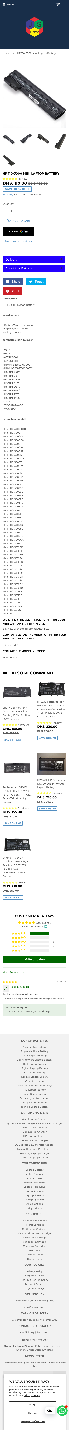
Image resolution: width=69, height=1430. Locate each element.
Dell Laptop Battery (34, 1064)
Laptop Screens (34, 1195)
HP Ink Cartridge (34, 1224)
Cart (63, 4)
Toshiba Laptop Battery (34, 1106)
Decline (32, 1413)
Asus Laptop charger (34, 1127)
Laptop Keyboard (34, 1191)
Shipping (8, 194)
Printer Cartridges (34, 1182)
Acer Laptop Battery (34, 1046)
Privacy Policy (34, 1271)
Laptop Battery (34, 1169)
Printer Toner (34, 1178)
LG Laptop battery (34, 1081)
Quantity (8, 203)
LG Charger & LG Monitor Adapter (34, 1144)
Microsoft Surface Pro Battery (35, 1085)
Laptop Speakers (34, 1199)
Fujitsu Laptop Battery (34, 1068)
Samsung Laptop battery (34, 1098)
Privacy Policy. (32, 1395)
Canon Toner (34, 1258)
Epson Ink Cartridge (34, 1237)
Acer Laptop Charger (34, 1119)
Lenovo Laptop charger (34, 1140)
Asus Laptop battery (35, 1055)
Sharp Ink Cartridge (34, 1241)
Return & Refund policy (34, 1279)
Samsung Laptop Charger (34, 1153)
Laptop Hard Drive (34, 1186)
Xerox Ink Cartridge (34, 1246)
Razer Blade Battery (34, 1094)
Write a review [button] (34, 959)
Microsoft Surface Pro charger (34, 1149)
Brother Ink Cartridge (34, 1229)
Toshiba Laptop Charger (34, 1157)
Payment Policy (34, 1288)
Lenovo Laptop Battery (34, 1076)
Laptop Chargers (34, 1174)
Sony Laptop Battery (35, 1102)
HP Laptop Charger (34, 1136)
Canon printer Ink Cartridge (34, 1233)
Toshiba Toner (34, 1254)
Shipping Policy (34, 1275)
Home (6, 53)
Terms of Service (34, 1284)
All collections (34, 1203)
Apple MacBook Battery (34, 1051)
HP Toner (34, 1250)
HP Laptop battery (34, 1072)
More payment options (18, 241)
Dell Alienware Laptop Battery (34, 1059)
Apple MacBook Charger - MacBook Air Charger (34, 1123)
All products (34, 1208)
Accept (33, 1404)
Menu (10, 4)
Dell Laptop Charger (35, 1131)
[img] (10, 981)
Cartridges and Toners (35, 1220)
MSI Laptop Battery (34, 1089)
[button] (10, 724)
